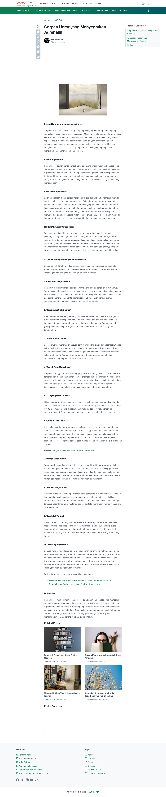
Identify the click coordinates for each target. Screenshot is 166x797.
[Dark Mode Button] (143, 3)
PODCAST (87, 3)
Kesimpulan (132, 45)
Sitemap (91, 762)
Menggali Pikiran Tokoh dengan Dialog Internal (62, 694)
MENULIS (44, 3)
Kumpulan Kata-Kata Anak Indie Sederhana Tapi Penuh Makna (99, 694)
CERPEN (65, 3)
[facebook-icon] (17, 780)
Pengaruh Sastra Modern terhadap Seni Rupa (73, 450)
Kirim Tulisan (24, 762)
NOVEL (75, 3)
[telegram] (38, 46)
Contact (91, 758)
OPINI (98, 3)
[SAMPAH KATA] (26, 3)
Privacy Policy (94, 769)
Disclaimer (92, 766)
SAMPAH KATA (93, 792)
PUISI (54, 3)
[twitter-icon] (22, 780)
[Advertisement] (83, 64)
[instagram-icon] (27, 780)
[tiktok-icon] (36, 780)
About (90, 755)
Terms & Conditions (96, 773)
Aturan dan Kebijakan (28, 766)
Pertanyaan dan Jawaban (30, 769)
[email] (38, 56)
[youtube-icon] (31, 780)
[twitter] (38, 36)
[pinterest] (38, 51)
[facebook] (38, 32)
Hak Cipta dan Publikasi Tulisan (33, 773)
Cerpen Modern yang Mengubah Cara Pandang (103, 656)
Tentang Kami (24, 755)
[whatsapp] (38, 41)
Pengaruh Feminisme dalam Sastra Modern (60, 656)
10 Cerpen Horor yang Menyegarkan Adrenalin (137, 39)
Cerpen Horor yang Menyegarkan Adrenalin (142, 32)
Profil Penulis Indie (27, 758)
